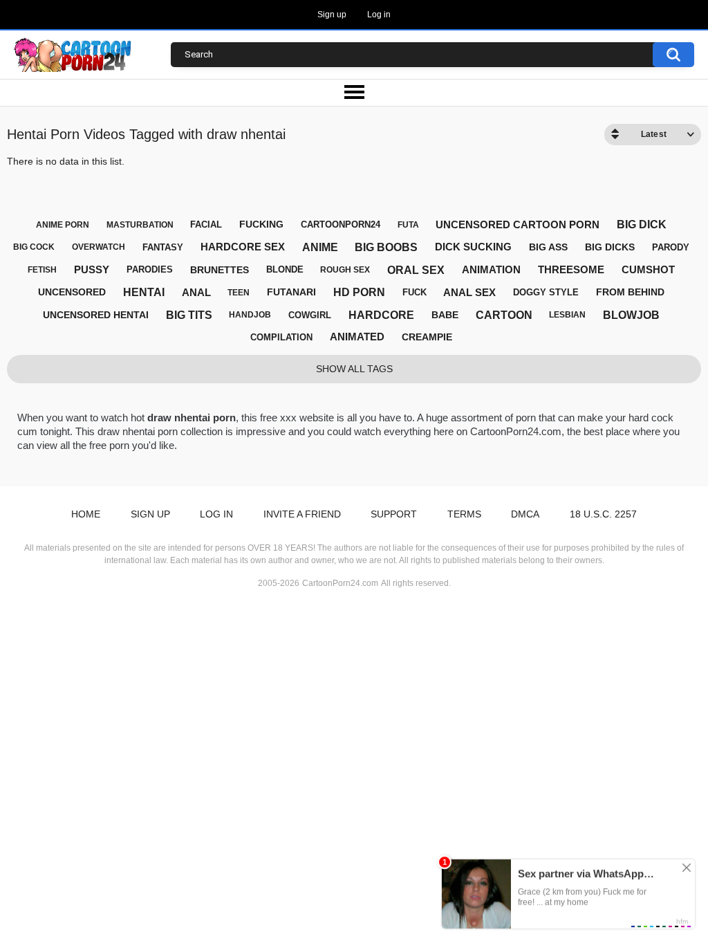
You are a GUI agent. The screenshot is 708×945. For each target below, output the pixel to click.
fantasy (162, 247)
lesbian (567, 315)
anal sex (469, 292)
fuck (414, 292)
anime (320, 247)
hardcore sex (243, 247)
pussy (91, 269)
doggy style (546, 292)
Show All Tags (354, 368)
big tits (189, 315)
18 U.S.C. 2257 (603, 514)
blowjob (631, 315)
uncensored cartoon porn (517, 224)
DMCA (525, 514)
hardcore (381, 315)
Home (85, 514)
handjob (250, 315)
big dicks (610, 247)
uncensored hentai (96, 314)
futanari (291, 291)
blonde (285, 269)
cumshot (648, 269)
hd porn (359, 292)
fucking (261, 224)
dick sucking (473, 247)
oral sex (416, 270)
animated (357, 336)
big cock (34, 247)
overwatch (98, 247)
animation (491, 269)
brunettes (219, 269)
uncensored (72, 291)
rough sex (345, 270)
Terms (464, 514)
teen (238, 292)
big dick (642, 224)
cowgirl (309, 315)
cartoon (504, 315)
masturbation (140, 225)
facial (206, 224)
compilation (281, 337)
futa (408, 225)
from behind (630, 291)
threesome (571, 269)
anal (196, 292)
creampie (427, 336)
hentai (144, 292)
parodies (150, 269)
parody (670, 247)
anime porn (62, 225)
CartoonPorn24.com (340, 583)
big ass (548, 247)
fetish (42, 270)
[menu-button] (354, 93)
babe (444, 314)
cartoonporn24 (340, 224)
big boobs (386, 247)
